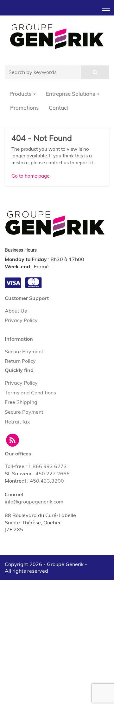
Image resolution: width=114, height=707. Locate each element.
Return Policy (20, 361)
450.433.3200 (47, 481)
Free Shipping (21, 402)
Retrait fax (17, 421)
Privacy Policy (21, 320)
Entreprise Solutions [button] (71, 93)
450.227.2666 (52, 473)
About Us (16, 311)
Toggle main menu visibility (106, 7)
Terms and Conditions (30, 392)
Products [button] (21, 93)
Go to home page (30, 176)
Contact (58, 107)
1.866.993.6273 (47, 466)
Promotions (24, 107)
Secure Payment (24, 351)
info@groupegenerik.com (34, 501)
